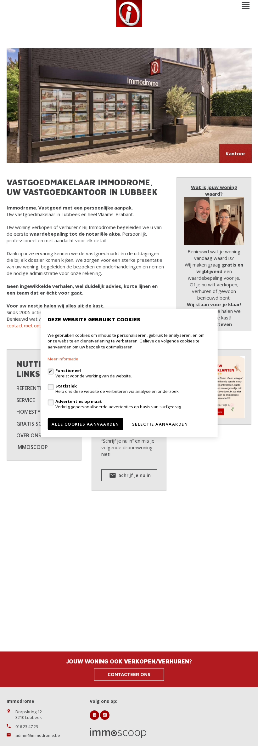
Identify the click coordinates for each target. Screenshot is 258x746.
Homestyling (34, 411)
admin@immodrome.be (37, 735)
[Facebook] (94, 715)
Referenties (31, 388)
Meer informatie (63, 359)
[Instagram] (104, 715)
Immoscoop (32, 447)
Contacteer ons (129, 674)
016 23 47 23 (26, 726)
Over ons (28, 435)
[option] (129, 105)
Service (25, 400)
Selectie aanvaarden (160, 424)
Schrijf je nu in (134, 475)
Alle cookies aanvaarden (85, 424)
